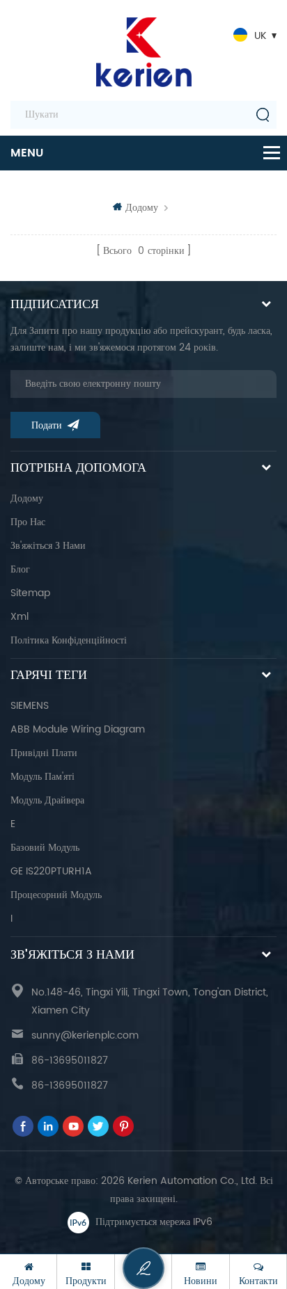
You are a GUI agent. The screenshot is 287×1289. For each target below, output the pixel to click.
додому (26, 498)
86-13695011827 (69, 1060)
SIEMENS (29, 706)
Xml (19, 617)
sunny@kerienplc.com (85, 1035)
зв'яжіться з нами (48, 546)
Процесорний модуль (56, 895)
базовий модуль (44, 848)
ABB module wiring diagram (77, 729)
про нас (27, 522)
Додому (141, 208)
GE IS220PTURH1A (51, 871)
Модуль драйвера (47, 800)
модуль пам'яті (42, 777)
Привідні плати (43, 753)
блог (20, 569)
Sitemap (30, 593)
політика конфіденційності (68, 640)
